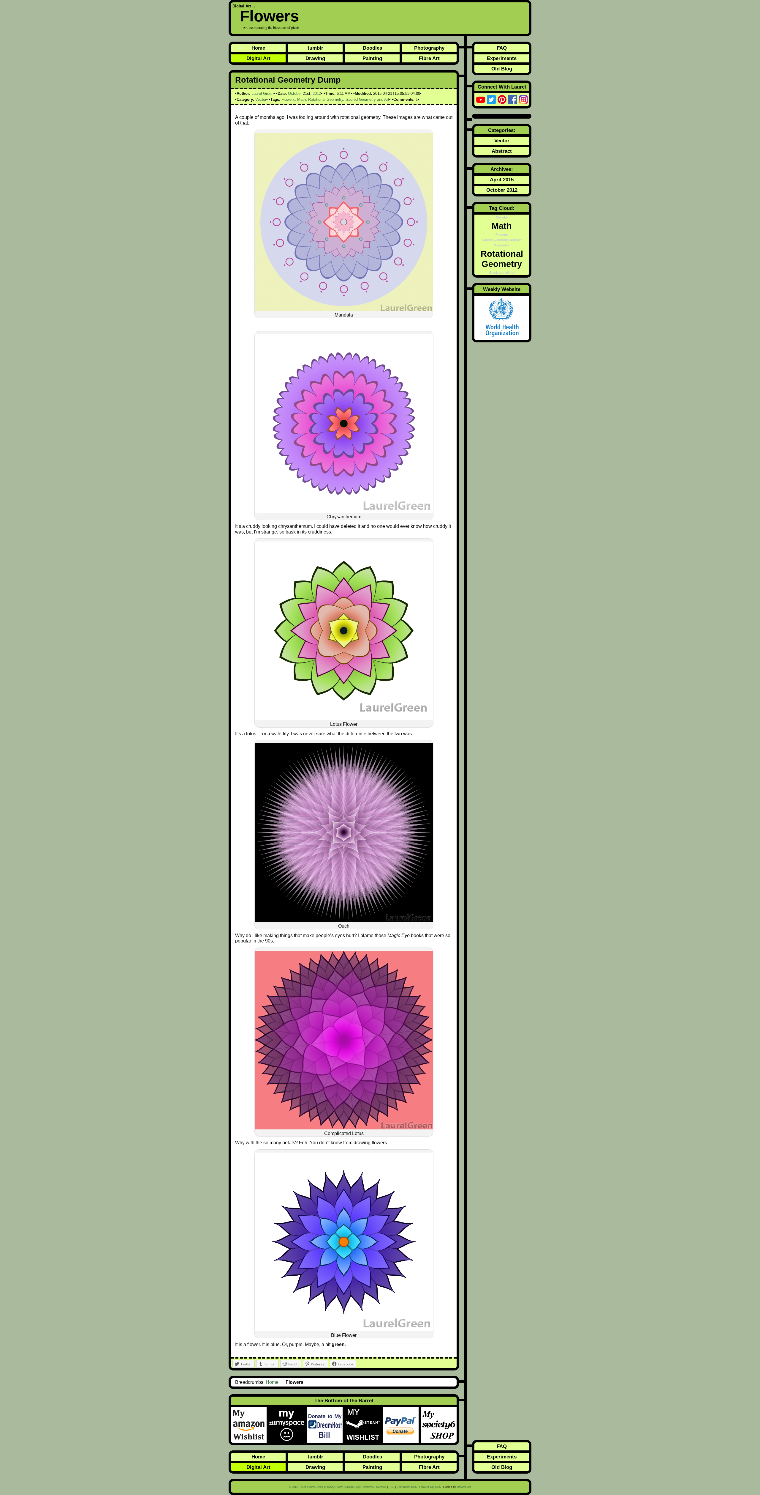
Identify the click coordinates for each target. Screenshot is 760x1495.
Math (301, 99)
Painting (372, 58)
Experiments (502, 58)
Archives (368, 1486)
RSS (391, 1486)
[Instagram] (523, 99)
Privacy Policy (334, 1486)
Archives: (501, 169)
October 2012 (501, 190)
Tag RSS (430, 1486)
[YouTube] (480, 99)
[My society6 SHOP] (439, 1425)
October (295, 93)
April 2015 (502, 179)
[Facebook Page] (512, 99)
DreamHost (464, 1486)
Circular (502, 217)
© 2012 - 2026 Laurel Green (306, 1486)
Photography (429, 48)
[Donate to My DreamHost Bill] (326, 1425)
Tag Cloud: (501, 208)
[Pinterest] (502, 99)
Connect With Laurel (502, 87)
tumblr (315, 48)
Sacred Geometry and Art (367, 99)
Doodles (372, 48)
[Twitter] (491, 99)
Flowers (269, 16)
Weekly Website (501, 289)
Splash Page (353, 1486)
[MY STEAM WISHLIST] (364, 1425)
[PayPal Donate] (402, 1425)
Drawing (315, 58)
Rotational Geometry (325, 99)
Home (258, 48)
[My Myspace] (288, 1425)
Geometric (502, 245)
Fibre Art (429, 58)
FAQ (502, 48)
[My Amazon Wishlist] (250, 1425)
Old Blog (501, 69)
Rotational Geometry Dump (288, 79)
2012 (317, 93)
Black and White (501, 272)
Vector (260, 99)
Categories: (501, 130)
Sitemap (381, 1486)
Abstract (502, 151)
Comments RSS (407, 1486)
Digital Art (241, 6)
